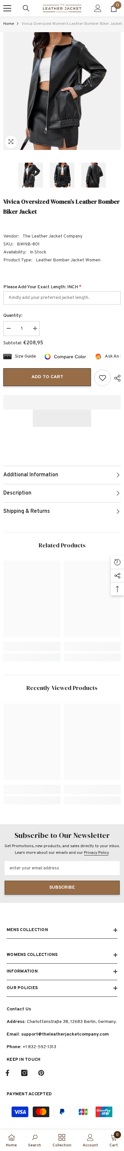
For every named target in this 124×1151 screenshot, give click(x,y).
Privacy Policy (96, 852)
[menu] (7, 8)
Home (8, 24)
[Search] (26, 8)
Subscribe (62, 887)
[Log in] (98, 8)
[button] (62, 418)
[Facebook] (7, 1073)
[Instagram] (24, 1073)
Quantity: (12, 315)
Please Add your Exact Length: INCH (42, 287)
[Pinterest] (41, 1073)
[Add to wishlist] (102, 378)
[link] (32, 646)
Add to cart (47, 377)
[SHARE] (116, 378)
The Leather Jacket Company (52, 236)
